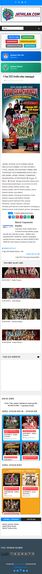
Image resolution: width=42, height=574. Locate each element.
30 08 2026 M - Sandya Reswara (12, 342)
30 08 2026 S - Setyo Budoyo (11, 301)
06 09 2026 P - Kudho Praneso (11, 280)
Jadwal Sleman (27, 37)
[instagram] (19, 2)
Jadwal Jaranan (11, 519)
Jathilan (31, 519)
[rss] (25, 2)
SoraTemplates (19, 564)
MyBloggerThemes (21, 567)
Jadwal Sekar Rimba (9, 526)
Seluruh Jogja (14, 37)
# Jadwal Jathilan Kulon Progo (23, 213)
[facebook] (16, 2)
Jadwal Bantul (12, 41)
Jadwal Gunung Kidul (27, 41)
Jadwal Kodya (30, 46)
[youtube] (22, 2)
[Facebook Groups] (21, 570)
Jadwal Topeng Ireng (9, 528)
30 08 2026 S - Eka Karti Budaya (12, 321)
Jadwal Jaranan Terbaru (10, 524)
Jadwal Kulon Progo (14, 46)
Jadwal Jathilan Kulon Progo (14, 80)
